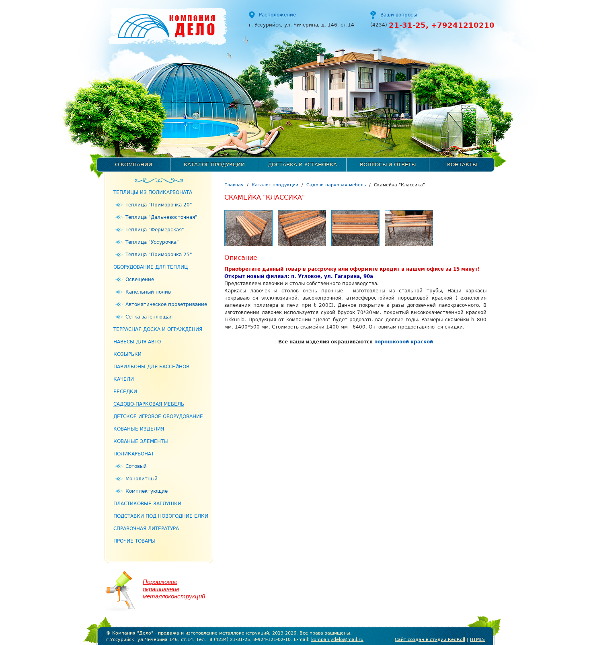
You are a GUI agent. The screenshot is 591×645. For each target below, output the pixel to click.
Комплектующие (146, 491)
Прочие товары (134, 541)
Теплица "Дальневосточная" (161, 217)
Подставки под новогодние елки (160, 516)
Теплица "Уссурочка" (152, 242)
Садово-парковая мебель (148, 404)
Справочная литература (146, 528)
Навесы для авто (137, 342)
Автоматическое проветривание (166, 304)
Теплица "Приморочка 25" (158, 254)
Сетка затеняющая (148, 317)
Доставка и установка (302, 164)
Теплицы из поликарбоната (152, 192)
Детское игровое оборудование (158, 416)
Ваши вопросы (398, 15)
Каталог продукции (214, 164)
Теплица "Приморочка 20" (158, 205)
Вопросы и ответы (388, 164)
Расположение (277, 15)
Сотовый (136, 466)
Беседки (125, 391)
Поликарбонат (133, 454)
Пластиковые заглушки (147, 503)
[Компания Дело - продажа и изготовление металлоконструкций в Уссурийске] (164, 25)
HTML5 (477, 639)
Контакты (462, 164)
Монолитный (141, 479)
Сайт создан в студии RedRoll (430, 639)
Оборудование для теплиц (150, 267)
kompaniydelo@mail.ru (337, 639)
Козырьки (127, 354)
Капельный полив (148, 292)
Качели (123, 379)
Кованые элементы (140, 441)
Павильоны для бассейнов (151, 366)
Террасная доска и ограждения (157, 329)
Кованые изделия (138, 429)
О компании (133, 164)
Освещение (139, 279)
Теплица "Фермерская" (154, 230)
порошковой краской (403, 342)
